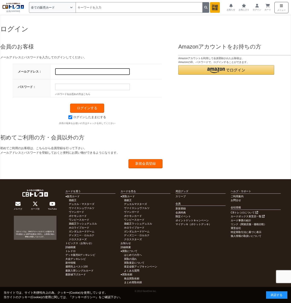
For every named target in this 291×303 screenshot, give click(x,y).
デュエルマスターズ (135, 204)
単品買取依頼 (131, 278)
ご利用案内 (237, 196)
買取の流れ (130, 258)
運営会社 (236, 228)
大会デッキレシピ (75, 258)
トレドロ (70, 251)
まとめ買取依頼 (133, 282)
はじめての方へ (133, 254)
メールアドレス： (30, 71)
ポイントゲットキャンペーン (192, 220)
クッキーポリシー (84, 297)
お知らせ (126, 243)
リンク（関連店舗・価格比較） (249, 224)
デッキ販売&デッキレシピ (80, 254)
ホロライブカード (79, 227)
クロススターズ (78, 239)
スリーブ (181, 196)
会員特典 (181, 212)
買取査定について (134, 262)
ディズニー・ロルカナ (81, 235)
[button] (226, 70)
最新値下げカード (75, 274)
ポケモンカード (78, 215)
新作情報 (70, 262)
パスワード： (27, 87)
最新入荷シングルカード (79, 270)
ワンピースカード (79, 219)
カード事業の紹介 (241, 220)
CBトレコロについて (243, 212)
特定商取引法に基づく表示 (246, 232)
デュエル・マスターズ (81, 204)
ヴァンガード (76, 211)
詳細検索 (215, 7)
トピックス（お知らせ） (79, 243)
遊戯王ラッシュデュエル (83, 223)
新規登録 (181, 208)
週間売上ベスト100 (76, 266)
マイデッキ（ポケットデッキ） (193, 224)
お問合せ (236, 200)
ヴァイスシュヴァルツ (81, 208)
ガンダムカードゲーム (81, 231)
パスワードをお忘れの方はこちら (72, 94)
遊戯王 (72, 200)
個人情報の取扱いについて (246, 235)
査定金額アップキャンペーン (140, 266)
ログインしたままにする (89, 117)
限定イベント (183, 216)
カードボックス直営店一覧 (246, 216)
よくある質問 (131, 270)
